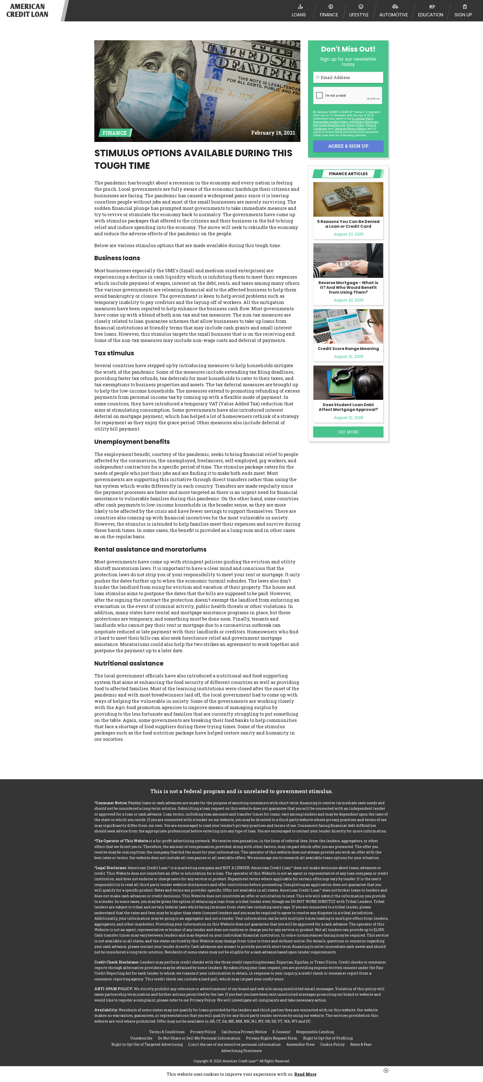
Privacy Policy (355, 125)
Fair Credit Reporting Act (329, 125)
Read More (305, 1074)
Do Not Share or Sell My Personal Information (199, 1038)
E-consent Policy (362, 118)
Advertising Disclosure (241, 1050)
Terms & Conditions (167, 1031)
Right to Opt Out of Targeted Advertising (147, 1044)
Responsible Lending (315, 1031)
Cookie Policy (332, 1044)
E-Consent (281, 1031)
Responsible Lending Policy (330, 122)
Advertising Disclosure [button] (363, 122)
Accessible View (300, 1044)
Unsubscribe (141, 1038)
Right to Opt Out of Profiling (328, 1038)
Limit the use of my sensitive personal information (234, 1044)
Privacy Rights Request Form (272, 1038)
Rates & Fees (361, 1044)
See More (348, 432)
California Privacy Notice (350, 128)
